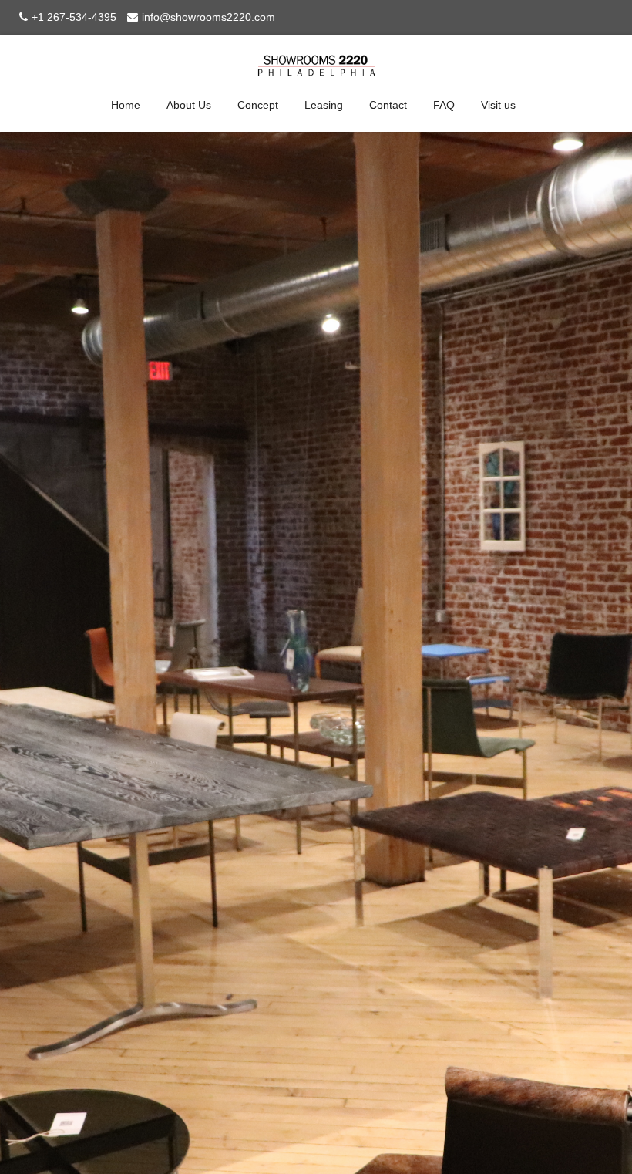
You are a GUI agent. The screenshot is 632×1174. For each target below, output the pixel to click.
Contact (388, 105)
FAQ (444, 105)
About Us (188, 105)
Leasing (323, 105)
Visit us (498, 105)
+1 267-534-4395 (74, 17)
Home (125, 105)
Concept (257, 105)
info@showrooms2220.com (208, 17)
